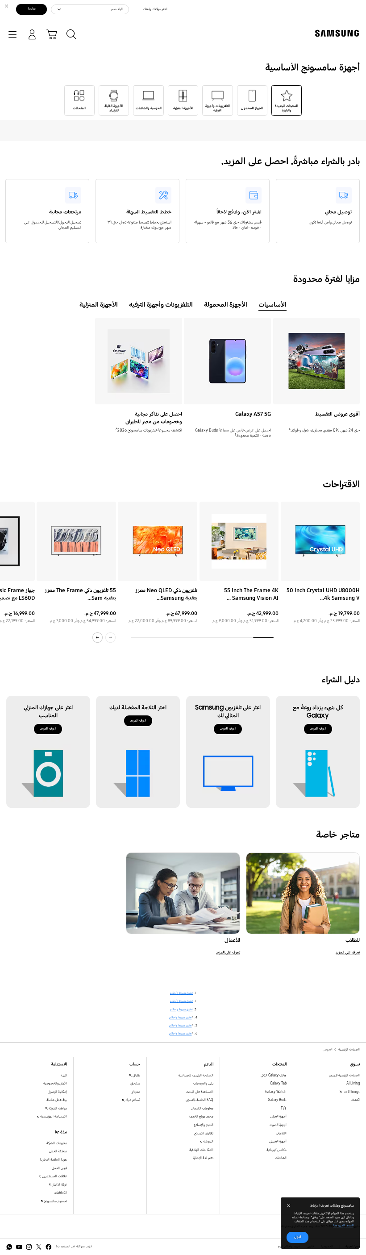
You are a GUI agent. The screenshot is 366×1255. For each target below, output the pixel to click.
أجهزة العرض (278, 1116)
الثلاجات (281, 1133)
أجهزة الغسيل (278, 1141)
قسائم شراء (132, 1100)
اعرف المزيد (318, 729)
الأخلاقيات (60, 1193)
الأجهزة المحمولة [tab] (225, 304)
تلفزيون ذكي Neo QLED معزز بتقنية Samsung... (166, 594)
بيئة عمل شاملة (56, 1100)
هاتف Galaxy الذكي (274, 1075)
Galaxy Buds (277, 1100)
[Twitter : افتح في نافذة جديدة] (39, 1247)
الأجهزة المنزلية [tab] (98, 304)
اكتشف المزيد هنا (343, 1225)
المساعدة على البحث (199, 1092)
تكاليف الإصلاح (203, 1133)
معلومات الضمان (202, 1108)
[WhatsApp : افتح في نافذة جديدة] (9, 1247)
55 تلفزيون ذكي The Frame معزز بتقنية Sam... (80, 594)
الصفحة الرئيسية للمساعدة (196, 1075)
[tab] (286, 100)
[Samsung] (338, 33)
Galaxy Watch (276, 1092)
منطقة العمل (58, 1151)
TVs (284, 1108)
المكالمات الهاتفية (201, 1150)
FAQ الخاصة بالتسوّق (199, 1100)
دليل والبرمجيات (203, 1083)
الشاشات (281, 1158)
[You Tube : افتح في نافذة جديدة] (19, 1247)
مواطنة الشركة (57, 1108)
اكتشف (355, 1100)
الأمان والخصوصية (55, 1083)
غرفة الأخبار (59, 1185)
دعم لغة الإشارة (203, 1158)
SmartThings (350, 1092)
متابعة (32, 9)
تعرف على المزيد (348, 952)
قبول (297, 1237)
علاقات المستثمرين (54, 1176)
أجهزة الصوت (278, 1125)
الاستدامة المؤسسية (53, 1116)
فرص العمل (59, 1168)
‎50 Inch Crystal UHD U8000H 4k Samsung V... (323, 594)
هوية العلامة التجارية (53, 1160)
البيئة (64, 1075)
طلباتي (136, 1075)
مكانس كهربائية (276, 1150)
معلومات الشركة (56, 1143)
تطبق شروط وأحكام (181, 993)
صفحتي (135, 1083)
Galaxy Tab (278, 1083)
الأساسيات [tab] (272, 304)
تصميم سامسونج (55, 1201)
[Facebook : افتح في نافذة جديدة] (49, 1247)
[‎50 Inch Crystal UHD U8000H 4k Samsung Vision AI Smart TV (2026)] (320, 541)
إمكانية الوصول (57, 1092)
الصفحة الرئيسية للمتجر (344, 1075)
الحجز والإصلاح (203, 1125)
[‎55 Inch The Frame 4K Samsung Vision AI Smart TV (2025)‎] (239, 541)
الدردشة (207, 1141)
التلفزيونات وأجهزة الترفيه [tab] (161, 304)
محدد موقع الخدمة (201, 1116)
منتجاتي (135, 1092)
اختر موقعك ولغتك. (154, 9)
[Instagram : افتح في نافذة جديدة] (29, 1247)
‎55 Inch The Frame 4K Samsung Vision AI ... (251, 594)
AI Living (353, 1083)
